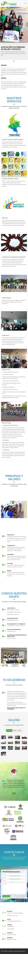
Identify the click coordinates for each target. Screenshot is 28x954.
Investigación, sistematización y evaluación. (14, 257)
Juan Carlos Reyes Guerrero (19, 951)
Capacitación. (6, 335)
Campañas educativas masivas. (10, 178)
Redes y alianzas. (6, 298)
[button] (13, 793)
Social (19, 730)
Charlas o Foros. (6, 369)
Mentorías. (5, 218)
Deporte (15, 730)
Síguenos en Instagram (12, 939)
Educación (9, 730)
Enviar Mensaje (6, 896)
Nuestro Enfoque (6, 423)
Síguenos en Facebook (11, 934)
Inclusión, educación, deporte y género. (12, 139)
